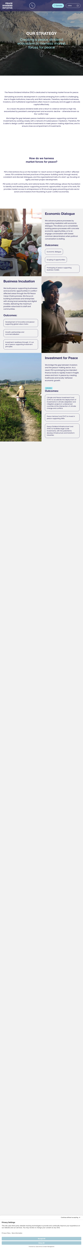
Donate (59, 5)
